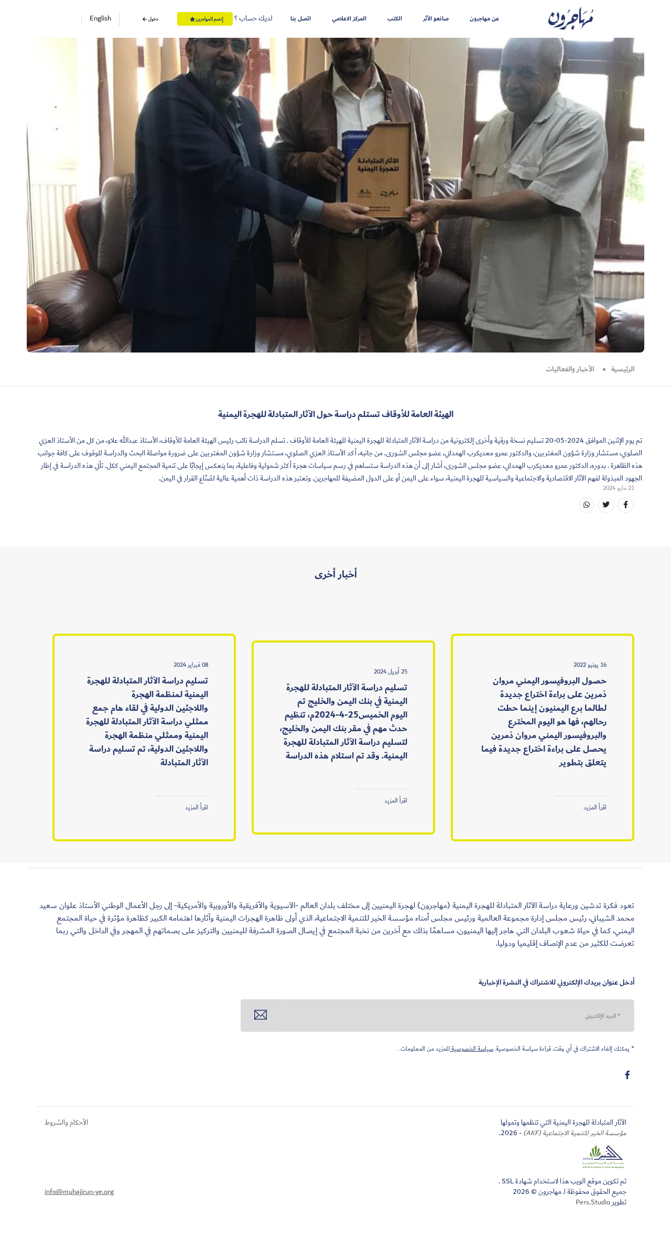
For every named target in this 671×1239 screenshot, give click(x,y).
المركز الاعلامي (349, 18)
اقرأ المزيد (595, 808)
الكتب (394, 18)
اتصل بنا (300, 18)
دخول (153, 19)
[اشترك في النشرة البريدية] (261, 1015)
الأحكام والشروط (66, 1122)
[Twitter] (606, 505)
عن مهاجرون (484, 18)
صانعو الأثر (436, 18)
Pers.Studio (593, 1202)
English (100, 19)
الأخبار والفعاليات (570, 369)
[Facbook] (625, 505)
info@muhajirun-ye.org (79, 1192)
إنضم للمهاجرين (210, 19)
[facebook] (627, 1075)
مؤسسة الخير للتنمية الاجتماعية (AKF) (574, 1133)
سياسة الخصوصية (471, 1049)
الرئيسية (622, 369)
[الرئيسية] (571, 19)
